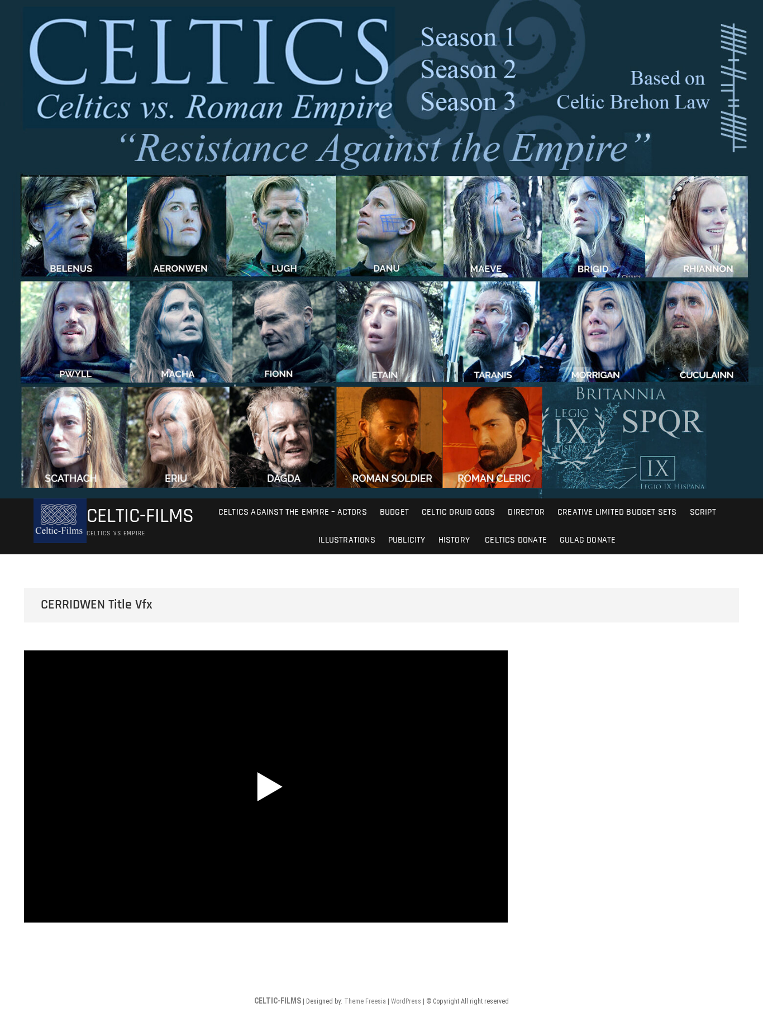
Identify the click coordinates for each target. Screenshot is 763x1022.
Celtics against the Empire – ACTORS (292, 512)
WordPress (406, 1001)
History (454, 540)
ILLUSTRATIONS (346, 540)
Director (526, 512)
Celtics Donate (515, 540)
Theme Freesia (365, 1001)
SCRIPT (703, 512)
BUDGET (394, 512)
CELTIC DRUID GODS (458, 512)
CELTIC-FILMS (140, 516)
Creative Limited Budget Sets (617, 512)
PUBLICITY (407, 540)
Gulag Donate (588, 540)
